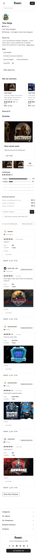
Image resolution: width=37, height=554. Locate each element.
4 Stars (5, 181)
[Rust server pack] (7, 164)
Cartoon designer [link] (8, 59)
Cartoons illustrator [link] (22, 59)
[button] (4, 3)
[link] (18, 551)
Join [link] (32, 3)
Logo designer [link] (7, 52)
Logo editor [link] (6, 63)
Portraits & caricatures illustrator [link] (13, 56)
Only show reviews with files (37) (16, 216)
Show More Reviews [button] (11, 494)
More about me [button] (9, 70)
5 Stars (5, 179)
